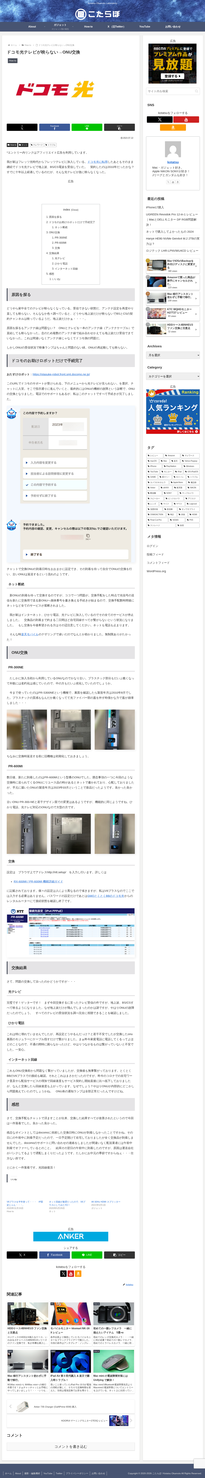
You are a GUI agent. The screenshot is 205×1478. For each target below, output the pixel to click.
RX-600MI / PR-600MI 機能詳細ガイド (38, 881)
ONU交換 (54, 232)
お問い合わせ (98, 1473)
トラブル (52, 145)
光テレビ (60, 258)
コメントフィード (158, 562)
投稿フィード (155, 554)
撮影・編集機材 (32, 1473)
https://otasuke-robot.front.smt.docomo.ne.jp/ (61, 374)
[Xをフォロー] (63, 1273)
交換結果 (54, 253)
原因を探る (55, 216)
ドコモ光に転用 (97, 161)
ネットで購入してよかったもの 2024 (170, 231)
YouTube (47, 1473)
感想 (51, 273)
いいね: (56, 279)
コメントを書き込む (70, 1447)
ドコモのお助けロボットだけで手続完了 (72, 222)
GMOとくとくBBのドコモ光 (105, 896)
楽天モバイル (29, 634)
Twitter (59, 1473)
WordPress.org (156, 571)
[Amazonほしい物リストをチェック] (78, 1273)
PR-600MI (60, 242)
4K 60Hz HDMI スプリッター (105, 1201)
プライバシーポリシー (77, 1473)
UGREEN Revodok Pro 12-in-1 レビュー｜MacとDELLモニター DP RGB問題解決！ (172, 219)
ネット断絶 (61, 227)
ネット (24, 145)
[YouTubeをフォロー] (71, 1273)
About (18, 1473)
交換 (57, 247)
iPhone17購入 (155, 207)
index (66, 209)
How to (13, 145)
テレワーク (38, 145)
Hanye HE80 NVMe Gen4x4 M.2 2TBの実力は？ (173, 241)
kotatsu (173, 162)
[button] (119, 127)
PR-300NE (61, 237)
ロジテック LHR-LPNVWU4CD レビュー (172, 250)
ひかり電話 (61, 263)
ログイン (152, 546)
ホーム (8, 1473)
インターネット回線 (66, 268)
